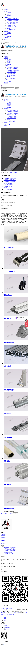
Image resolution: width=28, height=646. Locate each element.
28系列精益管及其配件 (13, 19)
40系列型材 (7, 318)
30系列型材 (7, 366)
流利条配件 (7, 461)
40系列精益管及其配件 (13, 22)
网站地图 (3, 608)
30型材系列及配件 (11, 25)
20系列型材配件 (9, 508)
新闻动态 (9, 36)
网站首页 (6, 9)
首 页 (11, 172)
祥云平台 (16, 612)
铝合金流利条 (8, 437)
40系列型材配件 (9, 342)
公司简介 (9, 12)
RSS (7, 608)
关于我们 (6, 11)
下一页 (9, 513)
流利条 (8, 28)
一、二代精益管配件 (10, 271)
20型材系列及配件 (11, 23)
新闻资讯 (6, 34)
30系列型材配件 (9, 390)
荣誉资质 (9, 15)
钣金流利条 (7, 413)
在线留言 (6, 37)
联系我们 (9, 14)
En (1, 85)
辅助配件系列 (8, 295)
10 (6, 513)
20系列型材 (7, 485)
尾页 (12, 513)
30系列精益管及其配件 (13, 20)
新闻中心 (3, 540)
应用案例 (6, 31)
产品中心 (6, 17)
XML (10, 608)
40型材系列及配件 (11, 26)
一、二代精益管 (11, 30)
